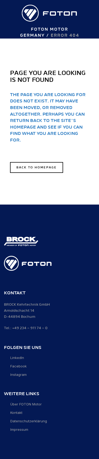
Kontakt (16, 412)
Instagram (18, 374)
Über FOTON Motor (26, 404)
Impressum (19, 429)
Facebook (18, 366)
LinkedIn (17, 358)
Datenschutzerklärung (28, 421)
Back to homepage (36, 167)
